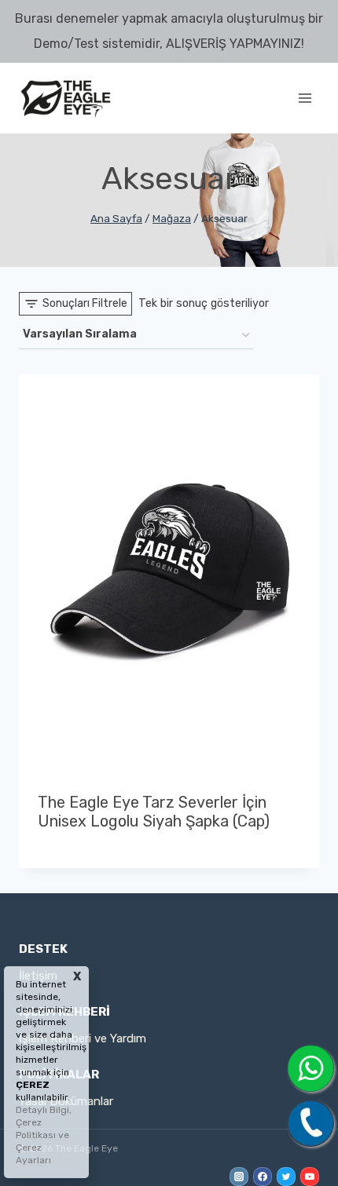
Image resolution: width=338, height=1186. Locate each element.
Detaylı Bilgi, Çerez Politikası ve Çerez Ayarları (44, 1135)
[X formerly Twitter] (286, 1176)
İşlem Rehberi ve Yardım (82, 1038)
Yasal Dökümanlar (66, 1101)
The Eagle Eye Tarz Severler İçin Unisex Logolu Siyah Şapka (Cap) (154, 811)
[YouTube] (309, 1176)
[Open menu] (304, 98)
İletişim (38, 976)
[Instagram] (239, 1176)
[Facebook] (262, 1176)
